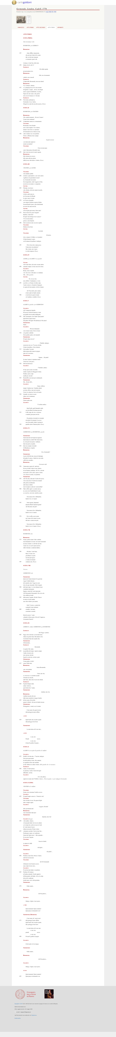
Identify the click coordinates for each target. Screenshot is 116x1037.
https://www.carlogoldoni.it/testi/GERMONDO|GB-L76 (33, 11)
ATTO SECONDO (40, 27)
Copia (47, 11)
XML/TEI (51, 11)
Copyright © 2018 (18, 1003)
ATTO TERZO (51, 27)
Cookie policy (18, 1018)
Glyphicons (34, 1015)
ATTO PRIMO (30, 27)
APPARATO (60, 27)
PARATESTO (21, 27)
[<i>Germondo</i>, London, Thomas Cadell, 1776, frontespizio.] (29, 19)
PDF (55, 11)
